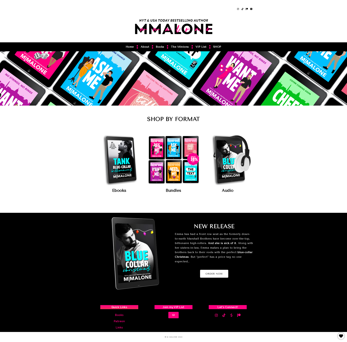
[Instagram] (238, 9)
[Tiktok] (242, 9)
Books (160, 46)
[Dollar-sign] (231, 315)
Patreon (119, 321)
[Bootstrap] (251, 9)
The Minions (180, 46)
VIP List (201, 46)
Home (130, 46)
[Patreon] (247, 9)
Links (119, 327)
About (145, 46)
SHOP (217, 46)
